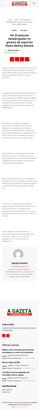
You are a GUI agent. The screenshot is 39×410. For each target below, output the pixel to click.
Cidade (16, 20)
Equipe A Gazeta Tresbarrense (11, 358)
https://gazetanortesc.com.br (19, 266)
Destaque (23, 30)
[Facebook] (12, 59)
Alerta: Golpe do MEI (11, 362)
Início (10, 20)
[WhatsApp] (27, 59)
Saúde (4, 379)
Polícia (4, 356)
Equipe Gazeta (13, 50)
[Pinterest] (22, 59)
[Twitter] (17, 59)
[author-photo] (18, 355)
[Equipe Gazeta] (19, 254)
